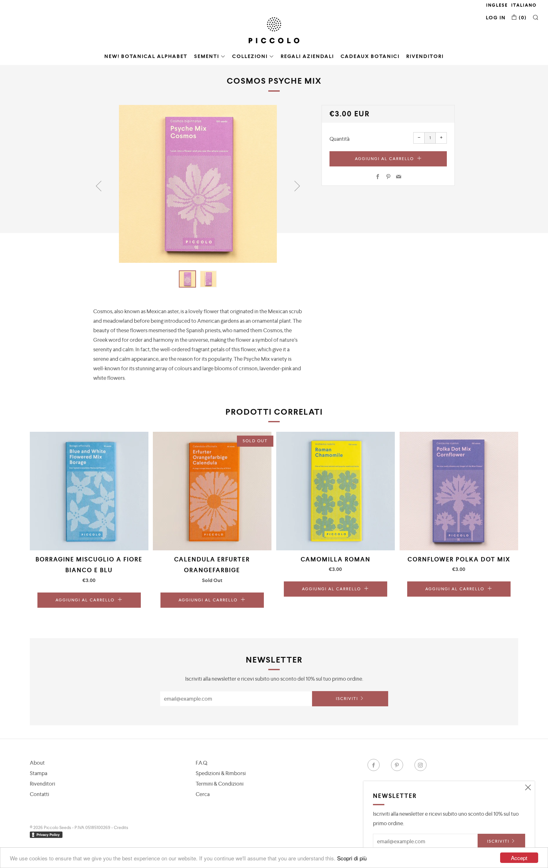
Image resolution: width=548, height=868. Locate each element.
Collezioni (250, 56)
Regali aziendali (307, 56)
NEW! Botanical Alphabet (145, 56)
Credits (121, 827)
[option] (198, 184)
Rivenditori (425, 56)
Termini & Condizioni (220, 783)
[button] (187, 279)
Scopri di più (352, 858)
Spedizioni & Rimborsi (221, 773)
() (522, 17)
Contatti (39, 794)
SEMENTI (206, 56)
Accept (519, 858)
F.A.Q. (202, 762)
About (37, 762)
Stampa (38, 773)
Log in (496, 17)
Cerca (203, 794)
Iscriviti (347, 698)
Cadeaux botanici (370, 56)
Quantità (339, 138)
